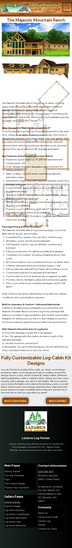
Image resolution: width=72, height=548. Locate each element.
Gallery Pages (13, 496)
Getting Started (12, 471)
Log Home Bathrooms (15, 518)
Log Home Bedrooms (15, 525)
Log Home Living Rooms (16, 514)
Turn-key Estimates (14, 475)
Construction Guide (48, 517)
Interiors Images (12, 506)
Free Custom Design (14, 483)
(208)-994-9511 (46, 471)
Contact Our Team (47, 528)
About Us (42, 513)
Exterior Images (12, 502)
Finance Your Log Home (16, 487)
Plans (7, 479)
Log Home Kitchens (14, 510)
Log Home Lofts (12, 521)
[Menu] (67, 7)
